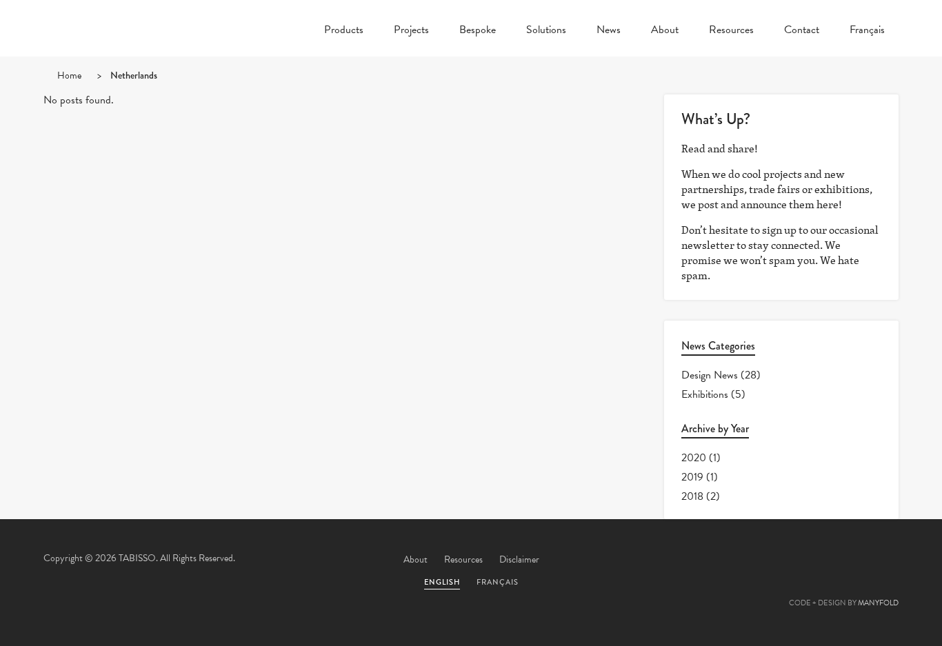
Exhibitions (704, 394)
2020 (693, 458)
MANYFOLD (878, 603)
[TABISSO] (126, 65)
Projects (411, 31)
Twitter (732, 560)
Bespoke (477, 31)
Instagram (881, 560)
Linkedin (844, 560)
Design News (709, 375)
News (609, 31)
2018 (692, 496)
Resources (731, 31)
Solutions (546, 31)
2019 (692, 477)
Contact (801, 31)
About (665, 31)
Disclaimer (519, 559)
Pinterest (807, 560)
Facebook (769, 560)
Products (343, 31)
